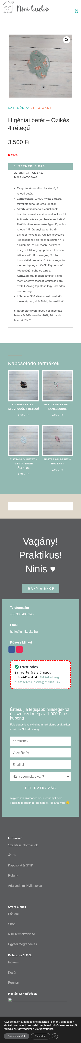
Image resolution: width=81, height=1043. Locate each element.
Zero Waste (42, 107)
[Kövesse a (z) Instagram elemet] (19, 649)
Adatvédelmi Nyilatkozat (25, 885)
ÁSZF (12, 855)
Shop (12, 924)
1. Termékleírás (29, 166)
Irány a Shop (41, 588)
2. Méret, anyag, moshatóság (29, 175)
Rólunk (13, 875)
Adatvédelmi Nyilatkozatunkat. (35, 1028)
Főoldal (13, 914)
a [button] (76, 10)
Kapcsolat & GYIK (20, 865)
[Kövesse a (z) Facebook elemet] (11, 649)
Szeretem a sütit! (16, 1036)
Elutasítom (40, 1036)
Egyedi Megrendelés (22, 944)
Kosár (12, 972)
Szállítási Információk (23, 845)
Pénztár (13, 982)
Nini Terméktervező (21, 934)
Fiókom (13, 962)
